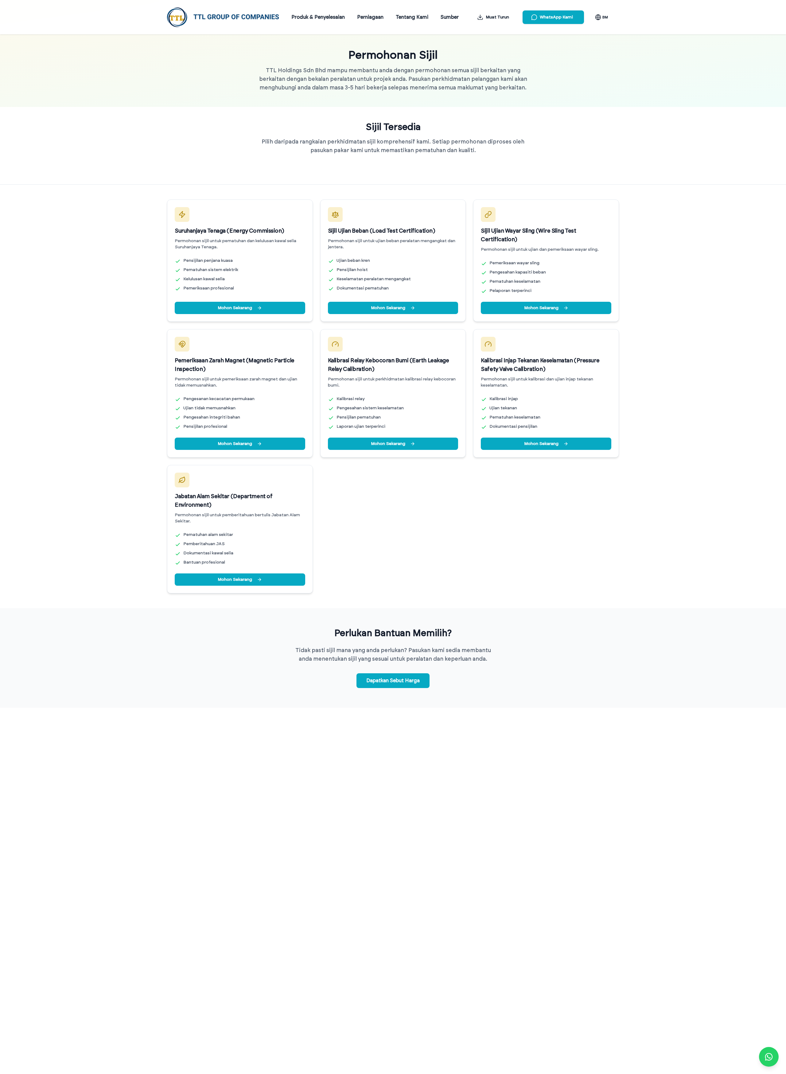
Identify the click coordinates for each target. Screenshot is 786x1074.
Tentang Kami (412, 17)
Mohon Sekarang (235, 308)
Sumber (450, 17)
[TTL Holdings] (223, 17)
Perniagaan (370, 17)
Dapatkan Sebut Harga (393, 680)
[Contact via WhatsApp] (769, 1057)
